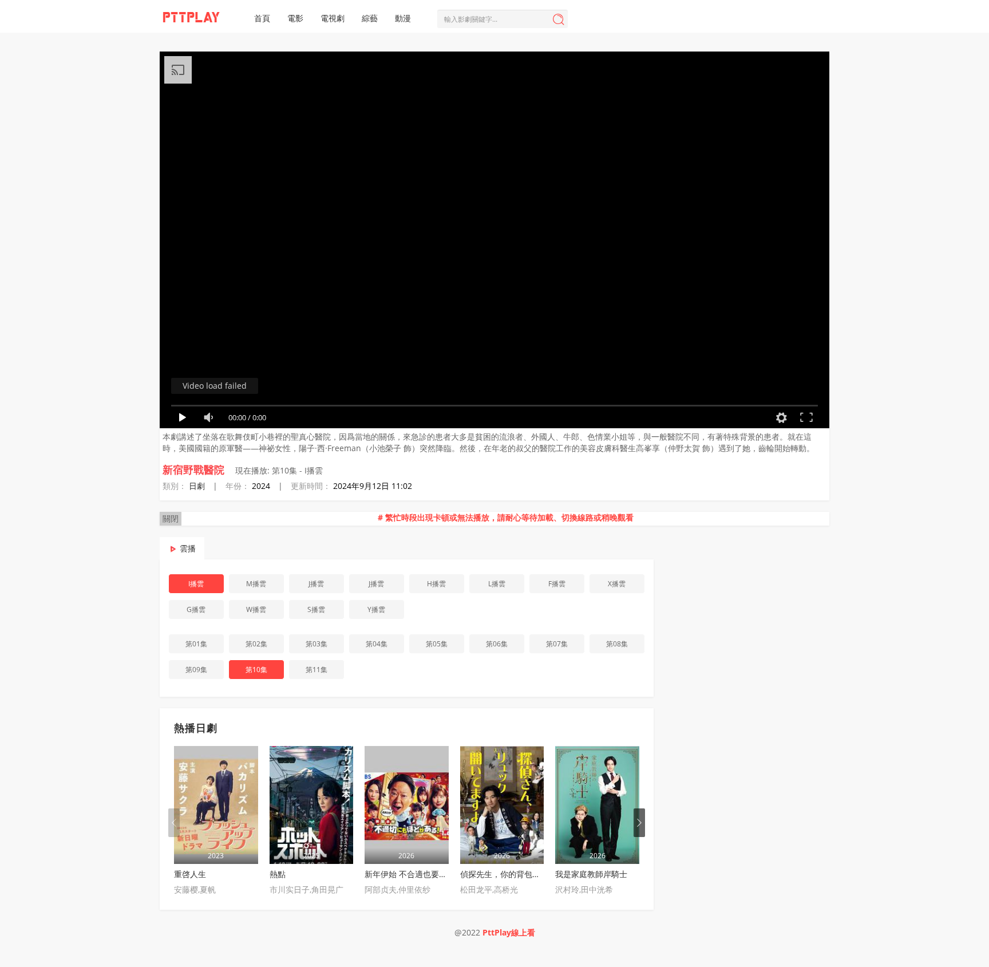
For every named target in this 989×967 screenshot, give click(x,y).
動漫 (403, 18)
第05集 (437, 644)
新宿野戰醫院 (193, 469)
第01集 (196, 644)
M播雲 (256, 584)
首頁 (262, 18)
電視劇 (333, 18)
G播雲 (196, 609)
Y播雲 (376, 609)
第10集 (256, 669)
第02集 (256, 644)
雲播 (188, 548)
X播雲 (617, 584)
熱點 (278, 874)
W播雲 (256, 609)
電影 (295, 18)
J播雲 (316, 584)
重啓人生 (190, 874)
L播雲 (496, 584)
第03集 (316, 644)
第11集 (316, 669)
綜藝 (370, 18)
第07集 (557, 644)
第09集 (196, 669)
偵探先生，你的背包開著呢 (508, 874)
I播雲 (196, 584)
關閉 (171, 518)
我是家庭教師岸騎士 (591, 874)
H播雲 (436, 584)
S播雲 (316, 609)
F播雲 (556, 584)
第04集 (376, 644)
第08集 (617, 644)
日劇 (197, 485)
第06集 (497, 644)
